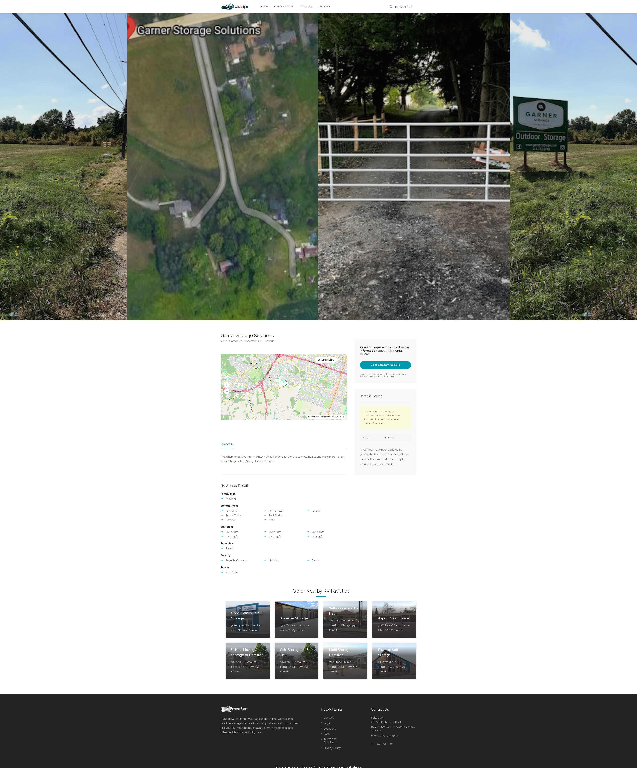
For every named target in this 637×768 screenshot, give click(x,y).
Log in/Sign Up (402, 6)
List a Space (306, 6)
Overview (227, 444)
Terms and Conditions (330, 740)
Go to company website (385, 364)
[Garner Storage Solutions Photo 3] (222, 166)
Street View (328, 360)
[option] (414, 166)
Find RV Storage (283, 6)
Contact (329, 717)
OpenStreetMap (325, 417)
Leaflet (311, 417)
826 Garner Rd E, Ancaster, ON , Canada (248, 341)
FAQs (327, 734)
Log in (327, 723)
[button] (227, 385)
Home (264, 6)
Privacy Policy (332, 748)
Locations (324, 6)
